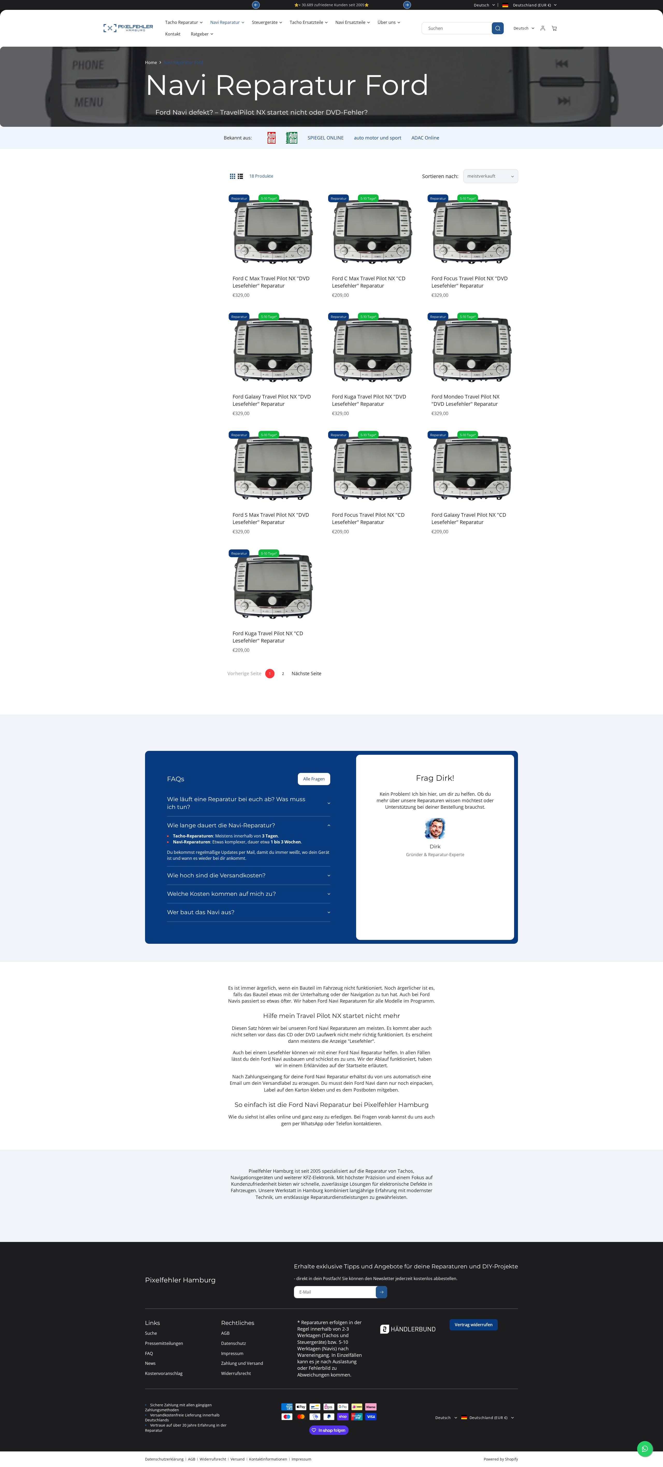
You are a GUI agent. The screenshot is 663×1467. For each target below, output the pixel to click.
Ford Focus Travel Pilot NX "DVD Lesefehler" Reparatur (469, 282)
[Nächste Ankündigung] (407, 5)
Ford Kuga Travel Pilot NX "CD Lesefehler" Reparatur (268, 637)
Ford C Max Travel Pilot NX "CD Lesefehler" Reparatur (369, 282)
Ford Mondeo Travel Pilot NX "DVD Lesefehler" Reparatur (465, 400)
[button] (182, 22)
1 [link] (270, 673)
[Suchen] (498, 28)
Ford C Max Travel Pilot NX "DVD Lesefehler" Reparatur (271, 282)
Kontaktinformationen (268, 1459)
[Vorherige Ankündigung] (256, 5)
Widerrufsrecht (213, 1459)
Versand (237, 1459)
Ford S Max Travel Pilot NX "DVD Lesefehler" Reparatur (271, 518)
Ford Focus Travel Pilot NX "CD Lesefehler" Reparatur (368, 518)
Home (151, 62)
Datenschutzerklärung (164, 1459)
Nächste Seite (306, 673)
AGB (191, 1459)
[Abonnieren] (381, 1292)
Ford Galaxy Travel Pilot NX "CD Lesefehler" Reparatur (468, 518)
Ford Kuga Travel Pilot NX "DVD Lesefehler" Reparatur (369, 400)
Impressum (301, 1459)
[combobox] (462, 28)
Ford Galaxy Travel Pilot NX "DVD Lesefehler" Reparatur (272, 400)
